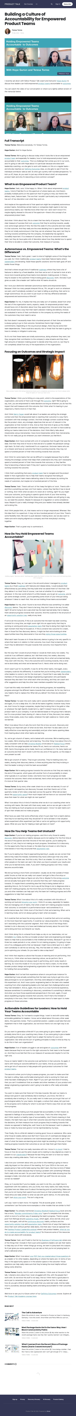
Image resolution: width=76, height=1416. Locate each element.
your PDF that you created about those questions (49, 1256)
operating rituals (32, 1219)
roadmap (21, 586)
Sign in (58, 4)
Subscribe (67, 4)
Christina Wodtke (35, 744)
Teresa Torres (17, 30)
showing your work (29, 902)
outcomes (25, 161)
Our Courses (28, 4)
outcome (36, 223)
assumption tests (35, 626)
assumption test (43, 849)
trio (14, 937)
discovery (50, 278)
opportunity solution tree (17, 615)
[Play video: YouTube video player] (38, 115)
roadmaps (43, 270)
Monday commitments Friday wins (28, 1213)
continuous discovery (35, 1221)
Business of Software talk (52, 1240)
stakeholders (10, 262)
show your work (19, 1197)
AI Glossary (46, 1399)
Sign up (15, 1399)
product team (10, 158)
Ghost (48, 1411)
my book (58, 1149)
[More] (36, 4)
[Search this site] (51, 4)
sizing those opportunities (56, 634)
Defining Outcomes (32, 169)
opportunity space (20, 794)
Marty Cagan (19, 414)
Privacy (22, 1399)
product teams (35, 259)
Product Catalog (58, 1399)
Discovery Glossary (34, 1399)
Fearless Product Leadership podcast (22, 1229)
